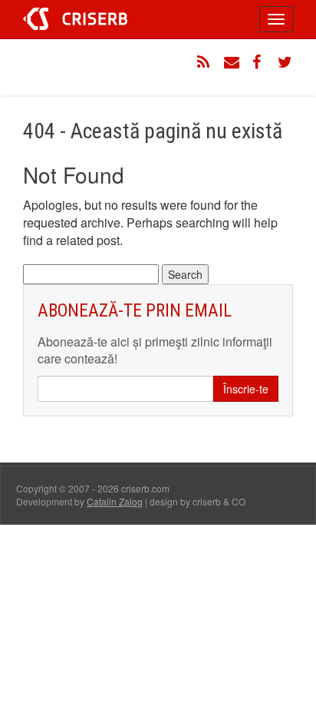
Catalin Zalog (115, 501)
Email (231, 62)
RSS (204, 62)
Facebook (258, 62)
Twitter (285, 62)
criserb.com (75, 19)
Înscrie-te (245, 388)
